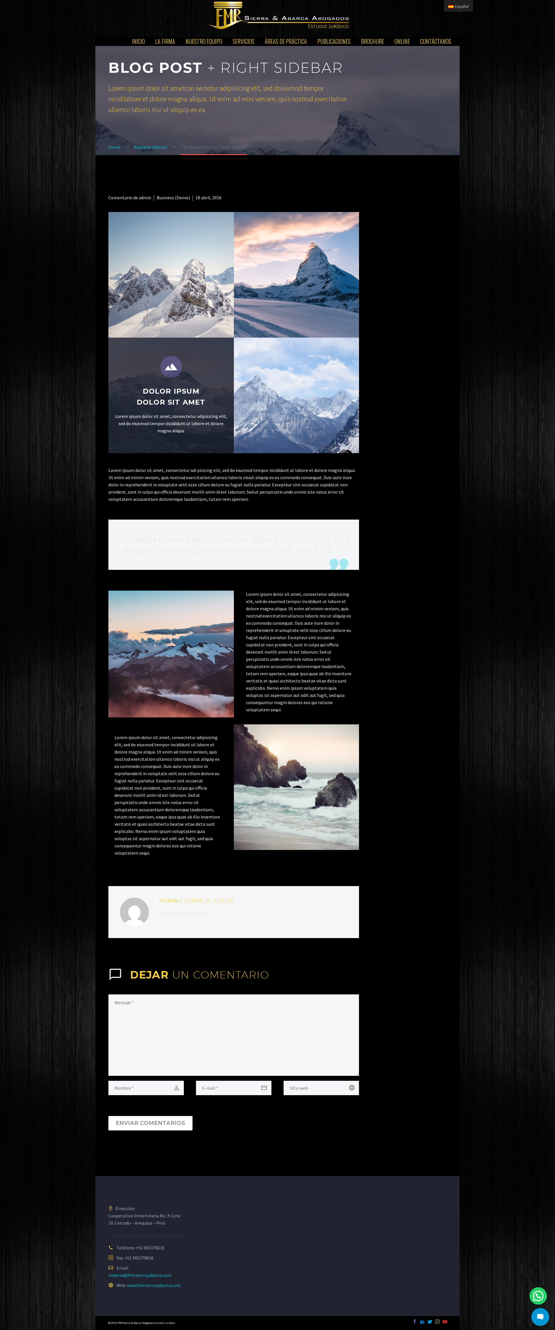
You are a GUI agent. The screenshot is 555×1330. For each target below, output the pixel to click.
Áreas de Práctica (286, 41)
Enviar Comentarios (150, 1123)
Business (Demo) (173, 197)
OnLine (402, 41)
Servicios (243, 41)
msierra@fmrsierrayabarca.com (139, 1275)
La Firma (165, 41)
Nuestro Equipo (204, 41)
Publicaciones (334, 41)
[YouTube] (445, 1321)
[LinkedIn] (422, 1321)
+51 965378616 (150, 1248)
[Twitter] (430, 1321)
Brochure (372, 41)
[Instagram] (437, 1321)
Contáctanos (435, 41)
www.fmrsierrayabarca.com (154, 1285)
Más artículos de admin (187, 913)
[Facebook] (414, 1321)
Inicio (138, 41)
